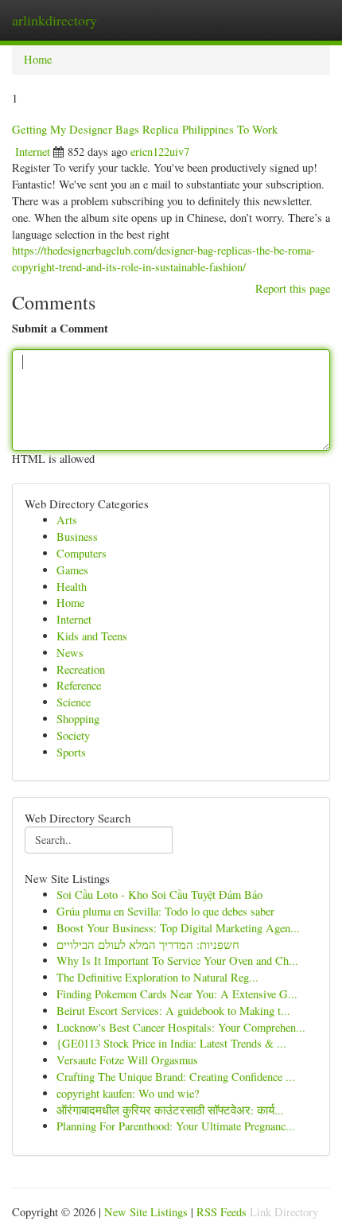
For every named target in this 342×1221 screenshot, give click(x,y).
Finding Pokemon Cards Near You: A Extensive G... (176, 993)
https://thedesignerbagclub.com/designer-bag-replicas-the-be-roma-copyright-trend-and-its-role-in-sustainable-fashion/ (163, 258)
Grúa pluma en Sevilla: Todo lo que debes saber (165, 911)
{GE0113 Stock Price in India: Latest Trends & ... (171, 1043)
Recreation (80, 669)
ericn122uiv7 (159, 151)
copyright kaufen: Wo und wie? (127, 1093)
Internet (32, 151)
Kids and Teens (91, 636)
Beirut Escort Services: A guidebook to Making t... (173, 1010)
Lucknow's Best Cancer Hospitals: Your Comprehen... (180, 1027)
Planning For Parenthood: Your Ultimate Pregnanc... (175, 1126)
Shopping (77, 718)
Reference (78, 685)
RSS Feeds (221, 1211)
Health (71, 586)
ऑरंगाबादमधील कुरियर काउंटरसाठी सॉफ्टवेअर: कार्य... (170, 1110)
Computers (81, 553)
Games (72, 569)
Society (73, 735)
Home (38, 59)
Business (77, 536)
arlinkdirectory (54, 19)
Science (73, 702)
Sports (71, 752)
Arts (66, 519)
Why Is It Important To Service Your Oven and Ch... (177, 960)
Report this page (292, 288)
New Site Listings (146, 1211)
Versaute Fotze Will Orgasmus (127, 1059)
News (70, 652)
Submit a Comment (60, 328)
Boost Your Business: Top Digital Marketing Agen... (178, 927)
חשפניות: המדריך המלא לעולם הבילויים (147, 944)
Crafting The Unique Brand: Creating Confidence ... (175, 1076)
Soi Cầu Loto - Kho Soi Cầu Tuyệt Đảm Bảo (159, 894)
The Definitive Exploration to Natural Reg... (157, 977)
